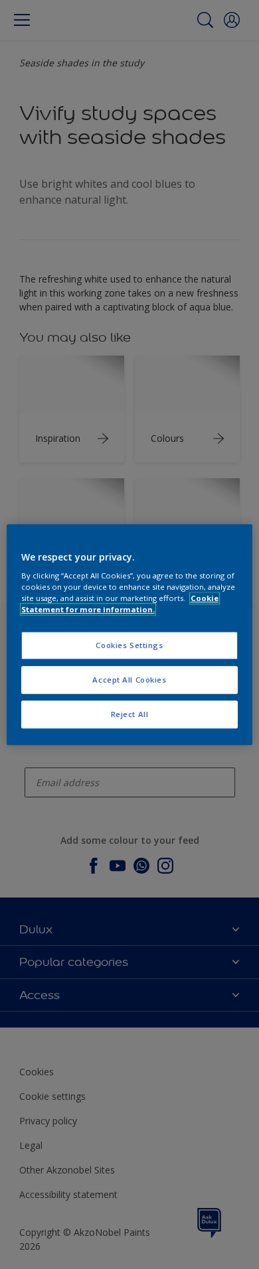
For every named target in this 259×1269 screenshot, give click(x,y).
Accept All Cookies (129, 680)
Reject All (130, 714)
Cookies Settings (129, 646)
